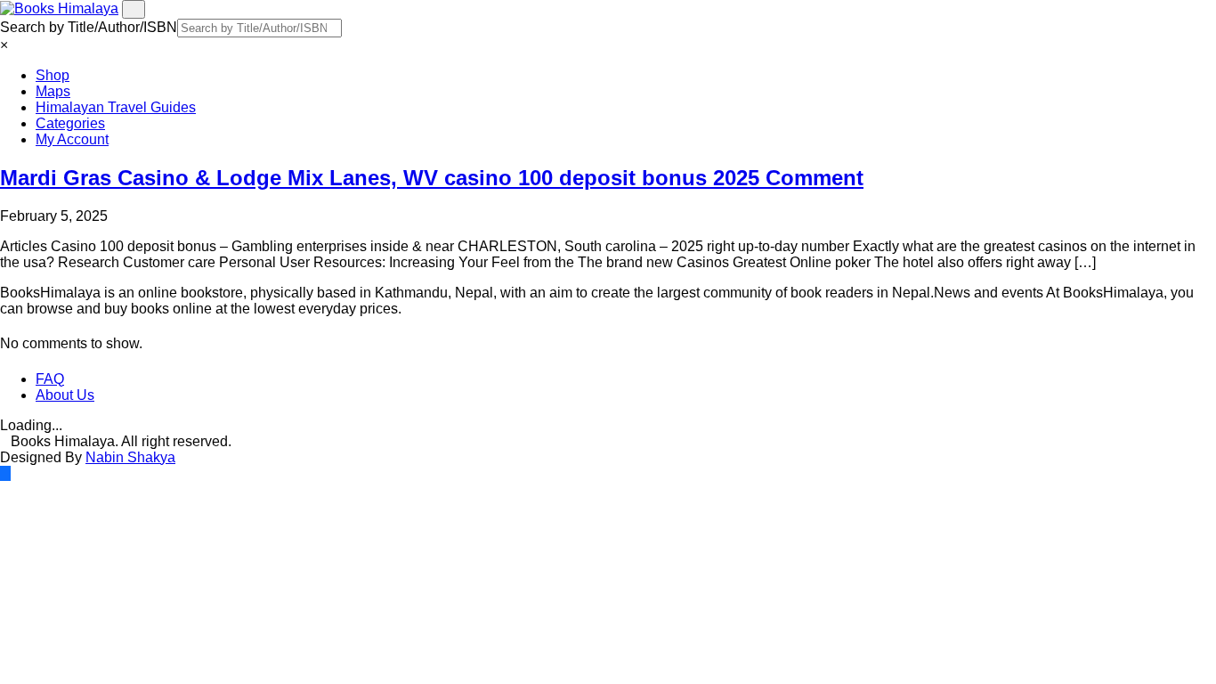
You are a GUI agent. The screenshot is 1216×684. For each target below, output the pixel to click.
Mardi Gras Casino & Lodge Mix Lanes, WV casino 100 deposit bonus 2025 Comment (431, 178)
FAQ (50, 379)
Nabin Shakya (130, 457)
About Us (65, 395)
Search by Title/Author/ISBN (88, 27)
